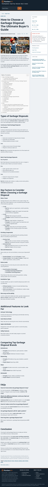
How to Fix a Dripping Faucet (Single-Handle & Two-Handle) (38, 76)
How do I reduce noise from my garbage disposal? (13, 108)
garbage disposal (7, 460)
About (37, 472)
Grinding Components (8, 83)
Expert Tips (34, 50)
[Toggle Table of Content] (27, 75)
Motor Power (6, 82)
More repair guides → (5, 464)
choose (12, 460)
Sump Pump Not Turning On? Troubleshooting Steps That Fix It (39, 60)
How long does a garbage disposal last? (11, 110)
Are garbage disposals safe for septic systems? (13, 109)
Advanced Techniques (36, 52)
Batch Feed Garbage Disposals (10, 79)
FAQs (3, 103)
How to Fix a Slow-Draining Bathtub (37, 64)
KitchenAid (6, 101)
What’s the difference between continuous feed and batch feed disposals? (16, 106)
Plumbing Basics (35, 47)
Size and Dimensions (8, 84)
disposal (16, 460)
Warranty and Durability (8, 88)
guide (23, 460)
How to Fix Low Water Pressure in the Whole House (39, 72)
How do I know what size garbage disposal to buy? (13, 104)
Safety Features (7, 95)
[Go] (19, 8)
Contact (37, 476)
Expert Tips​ (7, 13)
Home (3, 13)
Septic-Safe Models (7, 93)
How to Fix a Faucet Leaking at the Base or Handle (38, 68)
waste (2, 462)
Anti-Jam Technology (8, 91)
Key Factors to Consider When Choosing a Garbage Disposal (14, 81)
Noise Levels (6, 86)
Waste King (6, 99)
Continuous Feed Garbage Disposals (11, 78)
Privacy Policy (38, 478)
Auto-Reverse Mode (8, 92)
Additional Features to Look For (8, 90)
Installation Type (7, 87)
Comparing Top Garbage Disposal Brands (10, 96)
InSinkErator (6, 98)
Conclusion (4, 112)
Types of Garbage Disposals (8, 77)
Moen (5, 100)
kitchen (26, 460)
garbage (20, 460)
